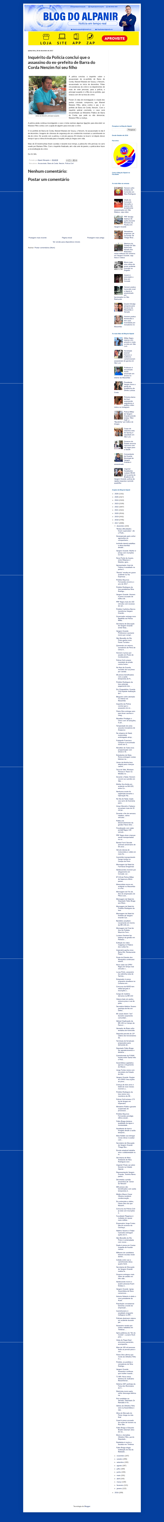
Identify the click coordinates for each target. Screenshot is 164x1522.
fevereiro (120, 1485)
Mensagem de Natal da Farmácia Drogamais (125, 865)
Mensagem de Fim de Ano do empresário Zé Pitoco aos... (125, 894)
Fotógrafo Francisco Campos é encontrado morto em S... (125, 742)
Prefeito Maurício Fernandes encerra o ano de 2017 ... (125, 582)
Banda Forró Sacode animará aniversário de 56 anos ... (126, 845)
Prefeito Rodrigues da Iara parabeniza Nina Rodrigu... (125, 589)
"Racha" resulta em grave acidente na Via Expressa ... (126, 575)
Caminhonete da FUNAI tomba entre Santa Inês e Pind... (126, 1058)
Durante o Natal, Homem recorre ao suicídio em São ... (125, 779)
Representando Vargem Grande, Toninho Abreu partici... (126, 1174)
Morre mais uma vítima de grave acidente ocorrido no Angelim (129, 266)
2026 (117, 494)
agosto (119, 1466)
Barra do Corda (53, 163)
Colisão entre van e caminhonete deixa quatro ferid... (124, 1262)
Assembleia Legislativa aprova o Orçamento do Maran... (125, 1065)
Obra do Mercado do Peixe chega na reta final (124, 1415)
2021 (117, 510)
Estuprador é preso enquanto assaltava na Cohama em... (125, 981)
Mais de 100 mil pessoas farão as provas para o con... (125, 1349)
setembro (120, 1462)
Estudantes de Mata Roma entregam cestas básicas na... (126, 757)
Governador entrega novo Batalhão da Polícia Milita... (126, 618)
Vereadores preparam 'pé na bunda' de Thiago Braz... (129, 234)
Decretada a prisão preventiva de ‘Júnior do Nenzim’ (125, 1182)
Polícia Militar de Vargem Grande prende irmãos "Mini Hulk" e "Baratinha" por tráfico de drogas (125, 418)
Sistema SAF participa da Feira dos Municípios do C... (125, 1386)
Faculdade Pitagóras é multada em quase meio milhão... (124, 1218)
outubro (120, 1459)
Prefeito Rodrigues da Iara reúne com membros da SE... (124, 1094)
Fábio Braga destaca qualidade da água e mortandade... (125, 1123)
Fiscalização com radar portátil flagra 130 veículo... (125, 830)
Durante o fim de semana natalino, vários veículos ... (126, 815)
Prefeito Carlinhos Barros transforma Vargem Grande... (125, 611)
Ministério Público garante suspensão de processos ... (126, 1109)
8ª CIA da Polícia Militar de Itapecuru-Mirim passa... (125, 879)
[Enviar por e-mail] (67, 160)
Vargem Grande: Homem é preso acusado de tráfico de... (125, 596)
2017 (117, 523)
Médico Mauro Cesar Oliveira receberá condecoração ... (124, 1196)
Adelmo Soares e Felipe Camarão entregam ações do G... (125, 1233)
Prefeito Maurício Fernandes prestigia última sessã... (124, 1116)
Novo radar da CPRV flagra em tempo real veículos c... (125, 967)
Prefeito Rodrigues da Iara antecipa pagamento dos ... (124, 684)
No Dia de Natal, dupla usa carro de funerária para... (125, 801)
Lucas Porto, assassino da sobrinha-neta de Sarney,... (125, 974)
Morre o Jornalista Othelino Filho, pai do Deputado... (125, 1437)
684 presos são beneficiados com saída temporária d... (126, 1189)
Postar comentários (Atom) (45, 248)
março (119, 1482)
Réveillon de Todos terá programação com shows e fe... (125, 750)
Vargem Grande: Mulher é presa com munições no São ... (126, 553)
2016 (117, 1492)
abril (118, 1479)
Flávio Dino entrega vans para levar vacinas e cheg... (125, 713)
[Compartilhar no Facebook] (74, 160)
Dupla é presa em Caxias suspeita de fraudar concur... (125, 1247)
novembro (121, 1456)
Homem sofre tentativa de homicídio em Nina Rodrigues (130, 191)
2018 (117, 520)
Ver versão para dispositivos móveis (66, 242)
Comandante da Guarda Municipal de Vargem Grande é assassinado (124, 459)
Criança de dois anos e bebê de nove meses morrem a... (125, 1087)
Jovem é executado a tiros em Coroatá (128, 278)
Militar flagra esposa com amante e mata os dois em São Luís (130, 342)
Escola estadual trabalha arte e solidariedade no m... (126, 1152)
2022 (117, 507)
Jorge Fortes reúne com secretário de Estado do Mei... (125, 1072)
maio (119, 1475)
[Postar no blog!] (69, 160)
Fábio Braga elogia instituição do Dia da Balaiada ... (124, 1450)
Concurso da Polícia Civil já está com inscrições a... (125, 1211)
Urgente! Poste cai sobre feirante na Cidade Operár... (125, 1167)
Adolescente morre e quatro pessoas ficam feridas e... (125, 1284)
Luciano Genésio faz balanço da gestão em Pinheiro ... (125, 937)
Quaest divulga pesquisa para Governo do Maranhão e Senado (129, 308)
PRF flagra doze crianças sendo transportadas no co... (125, 837)
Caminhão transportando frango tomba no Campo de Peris (125, 859)
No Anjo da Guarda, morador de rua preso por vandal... (125, 669)
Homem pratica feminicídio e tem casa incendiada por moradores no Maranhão (125, 322)
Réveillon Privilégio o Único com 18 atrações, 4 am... (126, 721)
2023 (117, 503)
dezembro (121, 526)
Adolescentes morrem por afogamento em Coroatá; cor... (126, 872)
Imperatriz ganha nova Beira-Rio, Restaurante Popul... (125, 952)
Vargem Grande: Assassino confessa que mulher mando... (125, 1371)
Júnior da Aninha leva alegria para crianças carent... (125, 764)
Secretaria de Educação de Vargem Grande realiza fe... (125, 1269)
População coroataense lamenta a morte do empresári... (125, 1306)
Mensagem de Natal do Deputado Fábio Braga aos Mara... (125, 901)
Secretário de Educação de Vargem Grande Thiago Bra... (125, 1145)
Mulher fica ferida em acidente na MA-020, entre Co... (125, 786)
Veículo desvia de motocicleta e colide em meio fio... (126, 852)
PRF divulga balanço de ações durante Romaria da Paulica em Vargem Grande (124, 222)
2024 (117, 500)
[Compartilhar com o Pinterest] (76, 160)
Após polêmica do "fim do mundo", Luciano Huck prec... (126, 1335)
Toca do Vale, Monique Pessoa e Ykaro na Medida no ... (125, 772)
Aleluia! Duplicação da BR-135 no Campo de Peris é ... (125, 1023)
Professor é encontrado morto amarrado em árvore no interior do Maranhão (124, 373)
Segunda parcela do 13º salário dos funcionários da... (126, 1036)
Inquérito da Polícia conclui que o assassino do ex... (124, 706)
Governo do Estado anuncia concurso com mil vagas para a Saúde (130, 445)
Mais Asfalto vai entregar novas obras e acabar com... (125, 1138)
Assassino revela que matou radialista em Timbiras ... (124, 1328)
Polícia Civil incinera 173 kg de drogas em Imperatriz (125, 1101)
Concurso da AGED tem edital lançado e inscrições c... (125, 989)
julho (119, 1469)
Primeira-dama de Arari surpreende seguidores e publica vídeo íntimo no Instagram (124, 402)
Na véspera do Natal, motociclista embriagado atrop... (124, 735)
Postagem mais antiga (95, 238)
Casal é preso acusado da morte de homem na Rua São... (126, 1422)
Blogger (87, 1506)
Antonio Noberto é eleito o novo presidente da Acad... (126, 1298)
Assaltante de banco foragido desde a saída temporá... (126, 1131)
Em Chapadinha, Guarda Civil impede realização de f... (126, 691)
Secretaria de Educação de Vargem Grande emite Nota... (125, 626)
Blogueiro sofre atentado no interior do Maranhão (125, 699)
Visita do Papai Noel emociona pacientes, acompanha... (125, 1342)
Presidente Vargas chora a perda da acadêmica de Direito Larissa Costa (125, 387)
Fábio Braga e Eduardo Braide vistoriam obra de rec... (125, 1430)
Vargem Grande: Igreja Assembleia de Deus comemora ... (125, 1291)
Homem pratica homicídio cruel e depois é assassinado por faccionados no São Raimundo (125, 293)
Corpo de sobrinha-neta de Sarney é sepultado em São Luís (129, 433)
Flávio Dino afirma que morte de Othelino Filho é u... (126, 1357)
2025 (117, 497)
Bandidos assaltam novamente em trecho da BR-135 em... (125, 923)
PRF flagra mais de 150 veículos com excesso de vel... (125, 604)
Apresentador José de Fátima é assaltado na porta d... (125, 567)
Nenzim (61, 163)
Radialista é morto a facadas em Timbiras (125, 1443)
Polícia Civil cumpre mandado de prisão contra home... (124, 662)
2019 (117, 517)
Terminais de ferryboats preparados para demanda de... (125, 1043)
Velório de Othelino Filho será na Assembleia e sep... (125, 1408)
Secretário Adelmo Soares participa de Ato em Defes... (126, 1008)
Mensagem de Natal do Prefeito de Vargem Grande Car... (125, 916)
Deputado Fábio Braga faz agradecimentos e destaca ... (125, 1050)
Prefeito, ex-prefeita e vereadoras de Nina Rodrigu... (124, 1364)
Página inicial (67, 238)
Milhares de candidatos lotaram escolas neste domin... (125, 1255)
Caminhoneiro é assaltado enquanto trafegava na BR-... (124, 1313)
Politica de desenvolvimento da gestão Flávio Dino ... (125, 823)
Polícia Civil (69, 163)
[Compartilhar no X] (71, 160)
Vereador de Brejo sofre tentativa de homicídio (125, 1029)
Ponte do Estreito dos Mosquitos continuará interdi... (125, 959)
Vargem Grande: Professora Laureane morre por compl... (125, 633)
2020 (117, 513)
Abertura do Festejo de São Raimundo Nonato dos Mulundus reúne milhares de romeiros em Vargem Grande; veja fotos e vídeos (125, 251)
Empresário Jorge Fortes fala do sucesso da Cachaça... (125, 1225)
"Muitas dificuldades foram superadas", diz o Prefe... (125, 531)
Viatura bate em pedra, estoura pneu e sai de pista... (125, 1001)
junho (119, 1472)
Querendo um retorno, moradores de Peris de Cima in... (125, 648)
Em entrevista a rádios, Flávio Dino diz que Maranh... (125, 1203)
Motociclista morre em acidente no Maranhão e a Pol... (125, 886)
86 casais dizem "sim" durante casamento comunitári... (124, 1016)
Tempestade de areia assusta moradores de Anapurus (125, 728)
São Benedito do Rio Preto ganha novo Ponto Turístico (124, 640)
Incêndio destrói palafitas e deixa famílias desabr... (125, 545)
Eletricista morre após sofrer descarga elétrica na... (126, 1393)
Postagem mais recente (38, 238)
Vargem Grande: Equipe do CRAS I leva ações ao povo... (125, 1079)
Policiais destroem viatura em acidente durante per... (126, 1320)
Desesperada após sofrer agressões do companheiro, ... (126, 538)
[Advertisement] (124, 86)
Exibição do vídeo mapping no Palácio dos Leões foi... (124, 945)
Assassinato (42, 163)
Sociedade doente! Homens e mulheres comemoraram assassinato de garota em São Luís (124, 357)
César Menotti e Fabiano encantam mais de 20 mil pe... (125, 808)
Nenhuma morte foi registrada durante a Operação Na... (125, 794)
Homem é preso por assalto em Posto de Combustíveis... (125, 655)
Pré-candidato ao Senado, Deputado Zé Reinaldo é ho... (125, 1401)
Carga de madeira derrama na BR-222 (124, 995)
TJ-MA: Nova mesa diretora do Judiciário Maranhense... (125, 1379)
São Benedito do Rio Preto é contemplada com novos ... (125, 1240)
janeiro (119, 1488)
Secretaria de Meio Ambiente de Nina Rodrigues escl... (124, 1160)
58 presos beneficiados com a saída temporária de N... (125, 677)
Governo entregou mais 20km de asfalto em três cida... (125, 1276)
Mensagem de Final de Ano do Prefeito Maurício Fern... (125, 930)
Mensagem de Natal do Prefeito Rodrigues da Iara (125, 908)
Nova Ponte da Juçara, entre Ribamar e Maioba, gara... (125, 560)
